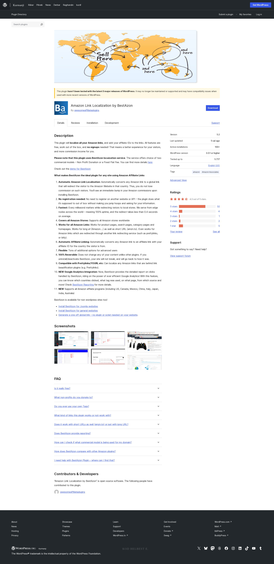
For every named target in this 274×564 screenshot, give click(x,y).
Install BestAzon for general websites (78, 310)
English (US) (214, 165)
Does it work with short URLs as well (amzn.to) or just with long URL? (91, 424)
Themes (66, 526)
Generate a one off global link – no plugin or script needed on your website (98, 314)
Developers (118, 531)
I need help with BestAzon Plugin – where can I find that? (84, 460)
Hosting (15, 531)
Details (60, 122)
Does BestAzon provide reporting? (72, 433)
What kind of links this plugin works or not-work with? (82, 415)
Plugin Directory (19, 14)
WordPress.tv (120, 535)
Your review (176, 231)
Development (112, 122)
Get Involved (170, 522)
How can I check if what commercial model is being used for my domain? (93, 442)
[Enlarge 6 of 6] (158, 358)
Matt (218, 526)
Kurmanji (42, 548)
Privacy (14, 535)
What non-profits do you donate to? (73, 397)
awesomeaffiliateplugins (86, 110)
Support (215, 122)
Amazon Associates (210, 172)
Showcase (67, 522)
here (150, 162)
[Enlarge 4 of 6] (121, 352)
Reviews (75, 122)
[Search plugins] (42, 24)
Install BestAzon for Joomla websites (78, 306)
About (14, 522)
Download (213, 108)
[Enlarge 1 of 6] (84, 335)
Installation (92, 122)
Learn (115, 522)
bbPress (220, 531)
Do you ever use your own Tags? (71, 406)
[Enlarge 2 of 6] (84, 352)
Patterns (66, 535)
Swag (168, 535)
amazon (196, 172)
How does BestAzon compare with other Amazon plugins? (85, 451)
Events (167, 526)
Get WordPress (260, 5)
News (14, 526)
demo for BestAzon (80, 168)
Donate (168, 531)
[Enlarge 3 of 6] (121, 335)
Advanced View (178, 180)
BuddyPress (221, 535)
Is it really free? (62, 388)
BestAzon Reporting (83, 284)
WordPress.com (223, 522)
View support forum (180, 255)
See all (216, 231)
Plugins (65, 531)
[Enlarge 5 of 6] (158, 335)
